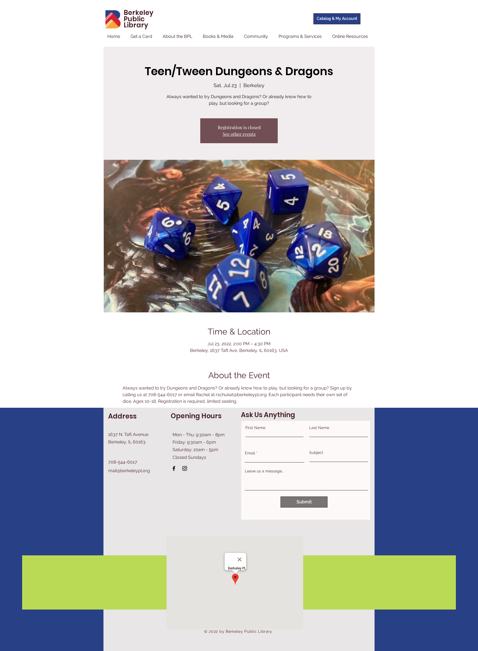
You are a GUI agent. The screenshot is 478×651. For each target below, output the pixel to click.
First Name (255, 428)
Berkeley (139, 12)
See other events (239, 134)
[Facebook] (174, 468)
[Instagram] (184, 468)
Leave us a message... (264, 471)
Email (250, 453)
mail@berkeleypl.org (129, 470)
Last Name (319, 428)
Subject (316, 452)
